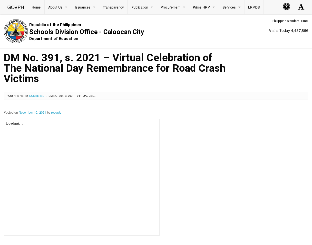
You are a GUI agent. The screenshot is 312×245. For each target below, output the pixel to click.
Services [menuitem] (229, 7)
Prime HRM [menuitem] (201, 7)
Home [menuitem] (36, 7)
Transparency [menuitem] (113, 7)
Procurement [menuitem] (170, 7)
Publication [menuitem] (139, 7)
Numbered (36, 96)
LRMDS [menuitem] (254, 7)
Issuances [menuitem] (82, 7)
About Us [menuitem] (55, 7)
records (56, 112)
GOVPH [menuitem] (15, 7)
